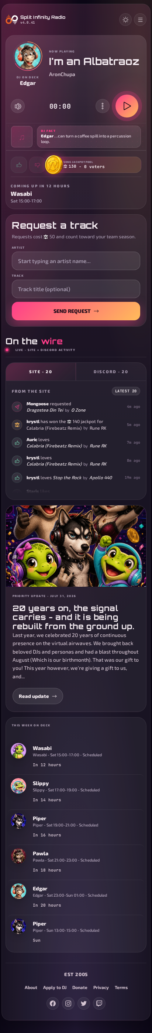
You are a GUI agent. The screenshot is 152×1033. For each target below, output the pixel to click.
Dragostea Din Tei (45, 409)
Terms (121, 987)
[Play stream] (126, 106)
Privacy (101, 987)
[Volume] (18, 106)
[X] (83, 1003)
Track (18, 275)
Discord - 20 (111, 371)
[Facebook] (52, 1003)
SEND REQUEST (72, 311)
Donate (79, 987)
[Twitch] (99, 1003)
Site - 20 (40, 371)
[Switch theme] (125, 19)
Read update (34, 696)
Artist (18, 247)
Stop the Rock (67, 477)
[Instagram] (68, 1003)
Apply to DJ (54, 987)
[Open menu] (140, 19)
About (31, 987)
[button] (76, 136)
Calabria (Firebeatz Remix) (54, 427)
